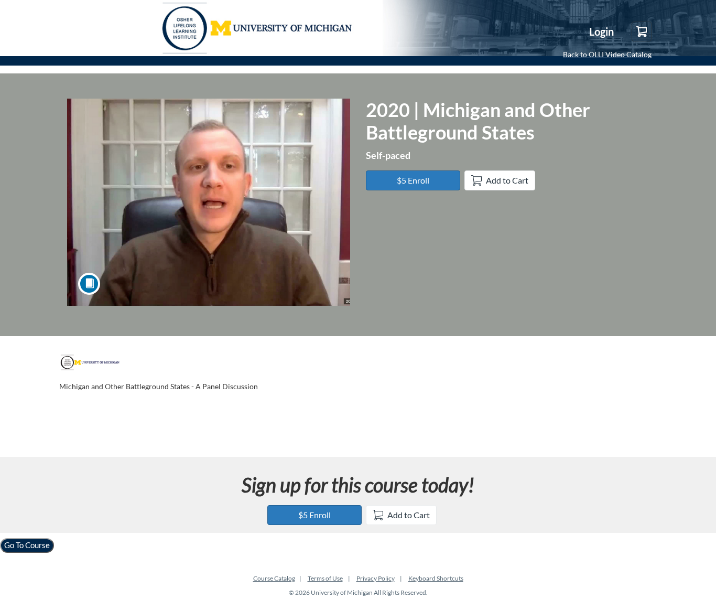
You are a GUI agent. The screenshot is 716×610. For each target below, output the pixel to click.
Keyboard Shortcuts (435, 578)
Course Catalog (274, 578)
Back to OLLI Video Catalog (607, 54)
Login (601, 31)
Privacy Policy (375, 578)
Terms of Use (325, 578)
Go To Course (27, 545)
